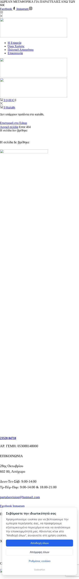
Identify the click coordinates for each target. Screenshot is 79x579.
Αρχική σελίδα (9, 127)
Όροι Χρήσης (16, 46)
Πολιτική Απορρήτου (21, 49)
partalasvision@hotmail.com (20, 497)
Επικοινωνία (15, 53)
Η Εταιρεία (14, 42)
